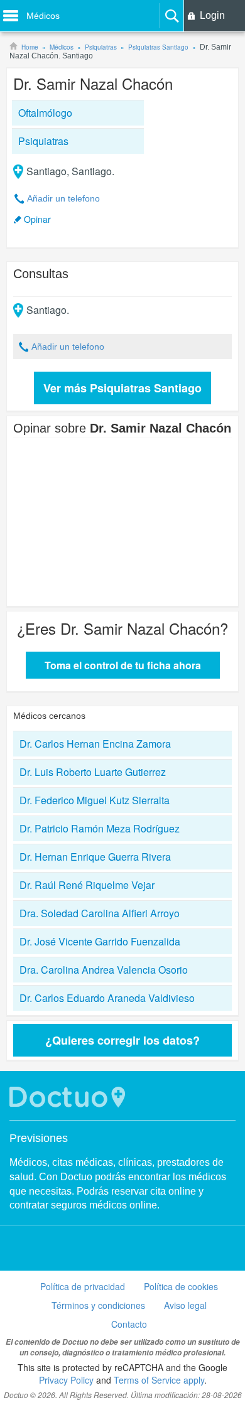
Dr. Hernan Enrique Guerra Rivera (95, 856)
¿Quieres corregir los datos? (122, 1040)
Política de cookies (181, 1286)
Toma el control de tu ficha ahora (123, 665)
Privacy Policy (66, 1380)
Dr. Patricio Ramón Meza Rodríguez (99, 828)
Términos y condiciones (98, 1305)
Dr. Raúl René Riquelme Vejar (87, 885)
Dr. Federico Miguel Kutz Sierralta (94, 800)
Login (212, 15)
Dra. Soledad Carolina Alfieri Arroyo (99, 913)
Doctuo (69, 1097)
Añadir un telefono (63, 198)
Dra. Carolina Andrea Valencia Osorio (103, 969)
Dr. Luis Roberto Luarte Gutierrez (92, 772)
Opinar (37, 219)
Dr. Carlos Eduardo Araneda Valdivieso (107, 998)
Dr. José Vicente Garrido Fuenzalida (99, 941)
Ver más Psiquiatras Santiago (122, 388)
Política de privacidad (82, 1286)
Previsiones (38, 1138)
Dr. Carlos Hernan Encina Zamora (95, 743)
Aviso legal (185, 1305)
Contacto (129, 1324)
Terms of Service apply (159, 1380)
